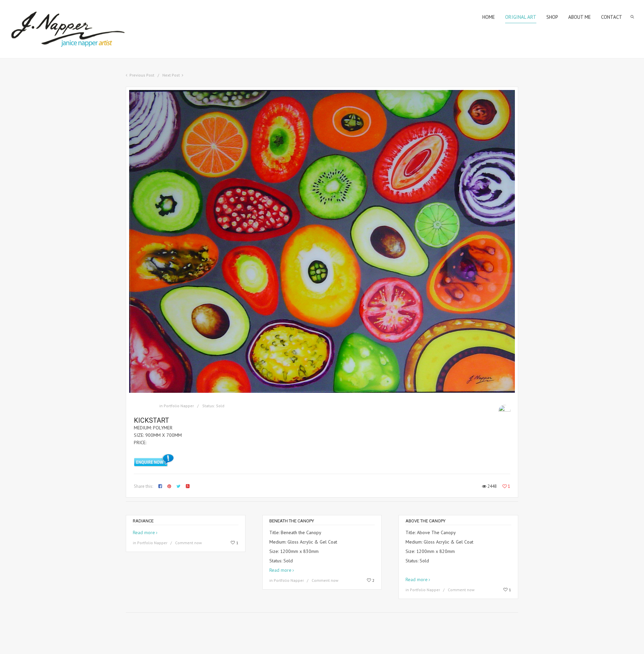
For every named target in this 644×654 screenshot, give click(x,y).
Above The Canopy (425, 520)
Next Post (171, 75)
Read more (144, 532)
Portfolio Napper (179, 405)
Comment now (188, 542)
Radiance (143, 520)
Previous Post (141, 75)
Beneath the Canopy (291, 520)
